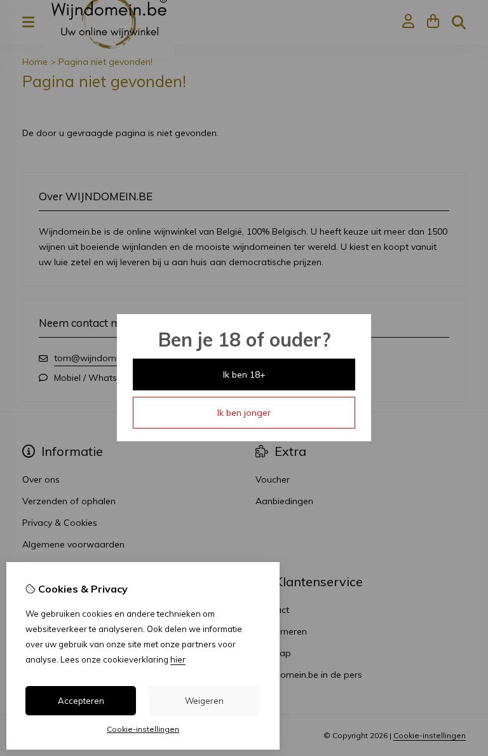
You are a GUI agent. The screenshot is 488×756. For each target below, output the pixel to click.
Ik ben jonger (244, 412)
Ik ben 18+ (244, 374)
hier (178, 659)
